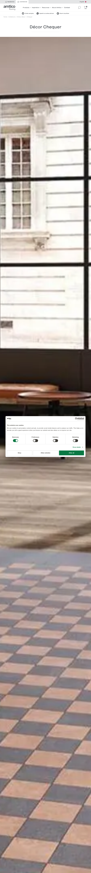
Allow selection (45, 453)
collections (12, 17)
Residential (10, 2)
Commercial (23, 2)
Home (5, 17)
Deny (19, 453)
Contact (67, 8)
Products (26, 8)
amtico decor (21, 17)
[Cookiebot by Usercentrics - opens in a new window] (76, 418)
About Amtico (56, 8)
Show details (77, 447)
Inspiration (35, 8)
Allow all (71, 453)
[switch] (35, 440)
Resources (45, 8)
